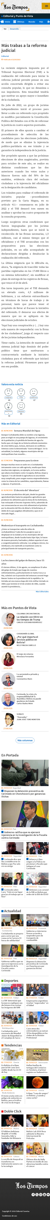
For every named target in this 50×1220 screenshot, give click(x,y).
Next (49, 22)
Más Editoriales (42, 591)
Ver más (4, 915)
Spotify (48, 1194)
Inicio (7, 21)
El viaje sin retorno (25, 654)
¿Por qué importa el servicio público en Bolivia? (27, 639)
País (41, 21)
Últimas (20, 21)
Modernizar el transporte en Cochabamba (22, 525)
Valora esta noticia (12, 384)
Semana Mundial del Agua (27, 430)
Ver (6, 29)
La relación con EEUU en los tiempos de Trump (30, 618)
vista (3, 759)
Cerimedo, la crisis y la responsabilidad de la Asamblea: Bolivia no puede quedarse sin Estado (29, 697)
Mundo (31, 21)
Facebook (33, 1194)
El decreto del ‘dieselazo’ (26, 490)
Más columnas (25, 740)
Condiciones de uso (9, 1216)
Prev (1, 22)
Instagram (40, 1194)
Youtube (44, 1194)
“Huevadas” (22, 717)
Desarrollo (14, 29)
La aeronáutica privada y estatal (28, 675)
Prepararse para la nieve (26, 460)
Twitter (37, 1194)
